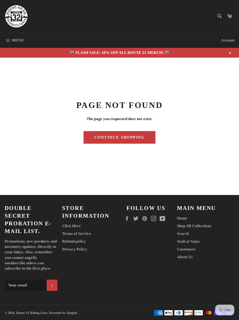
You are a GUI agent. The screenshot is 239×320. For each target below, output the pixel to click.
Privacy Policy (74, 249)
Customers (186, 249)
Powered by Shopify (63, 313)
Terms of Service (76, 233)
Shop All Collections (194, 226)
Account (227, 40)
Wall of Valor (188, 241)
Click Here (71, 226)
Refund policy (74, 241)
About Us (185, 257)
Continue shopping (119, 137)
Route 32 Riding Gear (31, 313)
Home (182, 218)
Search (183, 233)
